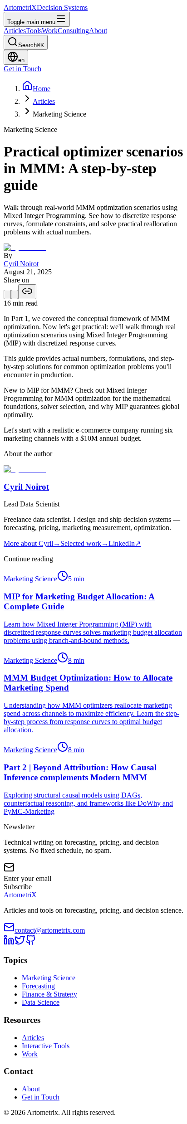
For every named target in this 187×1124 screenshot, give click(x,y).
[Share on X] (7, 294)
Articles (44, 101)
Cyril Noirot (21, 264)
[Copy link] (27, 291)
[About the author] (25, 247)
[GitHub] (30, 943)
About (31, 1089)
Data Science (40, 1002)
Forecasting (38, 986)
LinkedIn (124, 543)
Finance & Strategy (49, 994)
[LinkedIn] (9, 943)
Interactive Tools (45, 1046)
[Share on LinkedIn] (14, 294)
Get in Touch (40, 1097)
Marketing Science (48, 978)
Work (30, 1054)
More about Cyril (32, 543)
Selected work (84, 543)
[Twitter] (20, 943)
